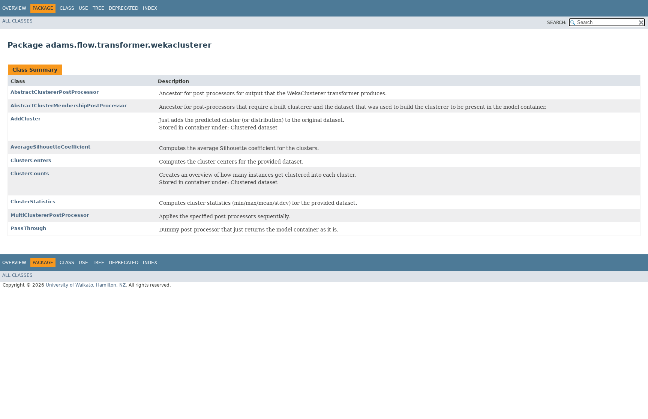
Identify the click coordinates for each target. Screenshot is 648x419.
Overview (14, 8)
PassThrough (28, 228)
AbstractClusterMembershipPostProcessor (68, 105)
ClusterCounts (29, 173)
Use (83, 8)
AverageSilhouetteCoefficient (50, 147)
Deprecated (123, 8)
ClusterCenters (30, 160)
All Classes (17, 21)
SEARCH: (557, 22)
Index (150, 8)
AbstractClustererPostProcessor (54, 92)
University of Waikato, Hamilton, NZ (86, 285)
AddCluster (25, 119)
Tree (98, 8)
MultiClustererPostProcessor (49, 215)
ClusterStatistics (33, 201)
